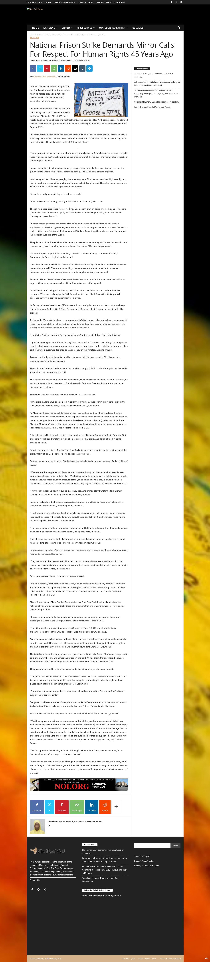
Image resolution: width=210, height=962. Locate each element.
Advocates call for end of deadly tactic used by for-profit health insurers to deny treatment (157, 83)
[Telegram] (89, 68)
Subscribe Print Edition (64, 2)
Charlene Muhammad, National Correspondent (52, 60)
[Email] (75, 68)
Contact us (119, 2)
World (66, 27)
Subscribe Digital (141, 856)
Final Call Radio (103, 2)
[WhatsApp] (54, 68)
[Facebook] (172, 2)
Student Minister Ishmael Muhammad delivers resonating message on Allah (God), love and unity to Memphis (156, 93)
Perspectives (84, 27)
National (49, 27)
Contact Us (35, 880)
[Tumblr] (82, 68)
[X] (181, 2)
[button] (179, 28)
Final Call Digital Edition (39, 2)
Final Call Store (85, 2)
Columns (137, 27)
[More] (116, 807)
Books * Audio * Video (144, 861)
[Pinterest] (47, 68)
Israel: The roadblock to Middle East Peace (152, 107)
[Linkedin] (61, 68)
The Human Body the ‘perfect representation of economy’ (153, 75)
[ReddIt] (68, 68)
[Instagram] (176, 2)
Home (35, 27)
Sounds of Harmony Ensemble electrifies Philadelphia (157, 102)
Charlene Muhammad (44, 76)
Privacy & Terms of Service (146, 866)
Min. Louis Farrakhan (112, 27)
